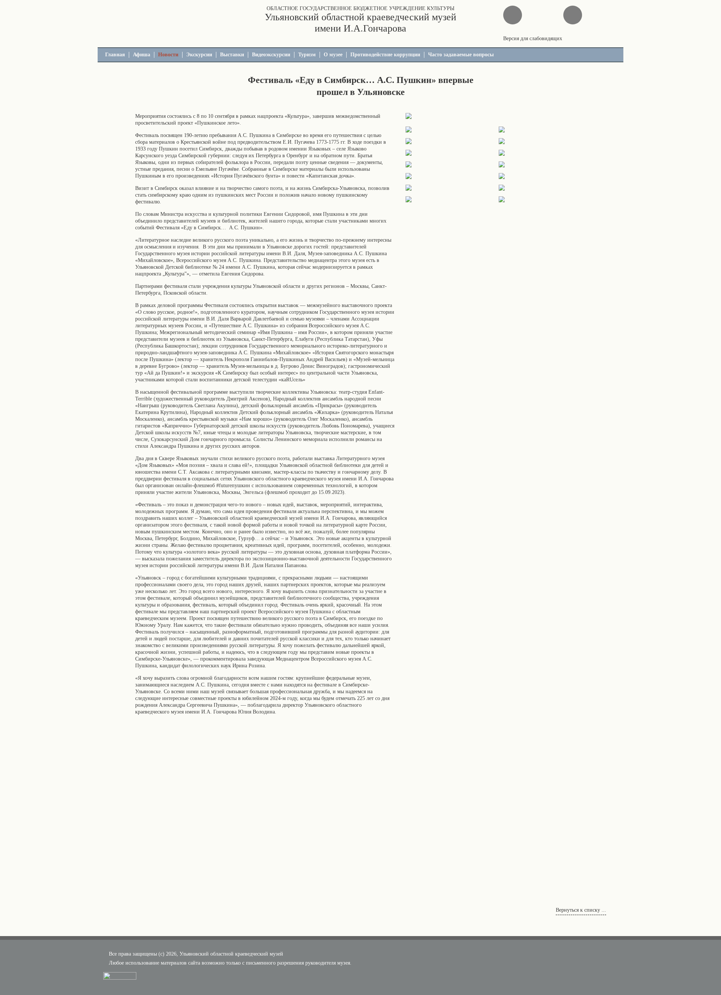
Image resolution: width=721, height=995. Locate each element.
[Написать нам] (512, 15)
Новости (168, 54)
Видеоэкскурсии (271, 54)
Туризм (307, 54)
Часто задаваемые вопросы (461, 54)
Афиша (141, 54)
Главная (115, 54)
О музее (333, 54)
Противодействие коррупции (385, 54)
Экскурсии (199, 54)
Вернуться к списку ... (581, 910)
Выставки (232, 54)
